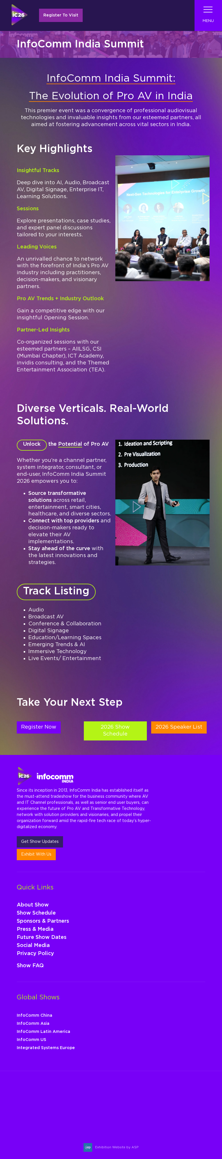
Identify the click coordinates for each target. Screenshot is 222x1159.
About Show (33, 905)
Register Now (38, 727)
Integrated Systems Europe (46, 1048)
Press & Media (35, 929)
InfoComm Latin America (43, 1032)
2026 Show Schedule (115, 731)
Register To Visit (60, 15)
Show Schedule (36, 913)
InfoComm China (34, 1016)
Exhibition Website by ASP (116, 1147)
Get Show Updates (40, 842)
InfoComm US (31, 1040)
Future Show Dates (41, 937)
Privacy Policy (35, 953)
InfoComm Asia (33, 1024)
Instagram (23, 1120)
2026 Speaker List (179, 727)
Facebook (36, 1120)
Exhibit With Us (36, 854)
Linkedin (50, 1120)
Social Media (33, 945)
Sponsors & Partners (43, 921)
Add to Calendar (37, 1104)
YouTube (64, 1120)
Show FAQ (30, 965)
